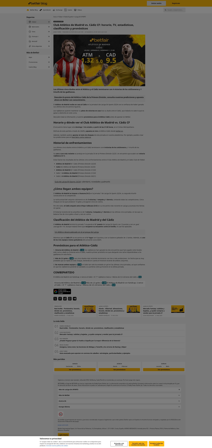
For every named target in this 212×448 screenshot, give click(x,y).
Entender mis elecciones (119, 444)
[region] (106, 442)
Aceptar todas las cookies (156, 444)
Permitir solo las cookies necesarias (138, 444)
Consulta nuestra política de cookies (57, 446)
